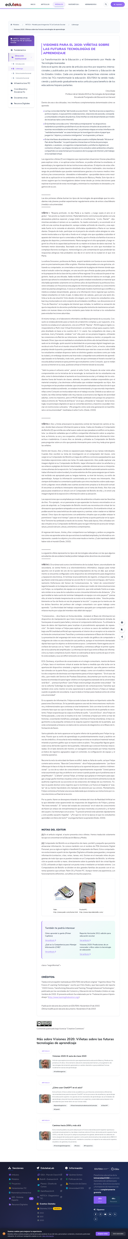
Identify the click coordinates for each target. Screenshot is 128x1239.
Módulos (16, 24)
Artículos (15, 1175)
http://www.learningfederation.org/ (63, 997)
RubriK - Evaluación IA (49, 1179)
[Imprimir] (122, 622)
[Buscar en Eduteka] (106, 4)
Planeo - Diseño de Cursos (49, 1185)
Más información (48, 1236)
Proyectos (16, 1183)
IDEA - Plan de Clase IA (50, 1175)
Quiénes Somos (75, 1175)
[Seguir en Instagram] (100, 1214)
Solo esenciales (118, 1234)
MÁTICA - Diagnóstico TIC (49, 1197)
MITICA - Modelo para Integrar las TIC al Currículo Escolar (45, 24)
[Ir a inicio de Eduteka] (13, 4)
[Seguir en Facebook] (96, 1214)
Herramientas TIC (19, 1188)
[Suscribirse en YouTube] (105, 1214)
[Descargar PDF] (122, 629)
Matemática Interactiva (21, 1192)
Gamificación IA (47, 1191)
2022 (42, 1213)
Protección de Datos (77, 1183)
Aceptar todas (103, 1234)
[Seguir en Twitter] (115, 1214)
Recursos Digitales (20, 1204)
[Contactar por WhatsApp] (96, 1219)
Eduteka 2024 (50, 1208)
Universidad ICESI (76, 1188)
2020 (42, 1220)
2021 (41, 1216)
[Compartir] (122, 637)
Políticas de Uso (75, 1179)
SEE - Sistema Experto (22, 1198)
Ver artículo (50, 940)
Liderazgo (75, 24)
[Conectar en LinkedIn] (110, 1214)
